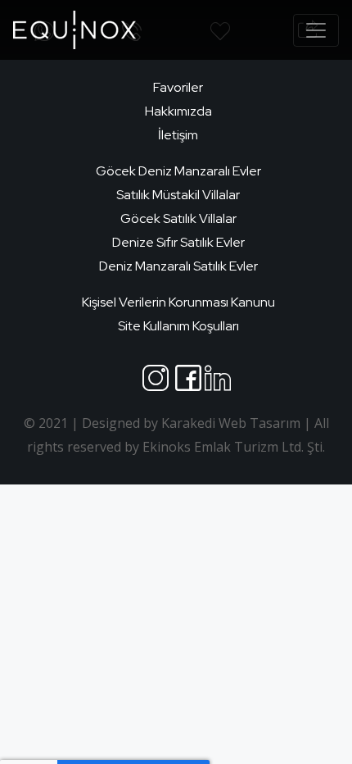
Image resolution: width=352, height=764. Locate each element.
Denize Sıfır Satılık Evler (178, 242)
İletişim (178, 134)
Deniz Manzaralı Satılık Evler (178, 266)
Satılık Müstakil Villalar (178, 194)
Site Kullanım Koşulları (178, 325)
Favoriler (178, 87)
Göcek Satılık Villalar (178, 218)
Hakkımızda (178, 111)
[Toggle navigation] (316, 30)
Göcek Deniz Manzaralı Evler (178, 171)
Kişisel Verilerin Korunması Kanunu (178, 302)
